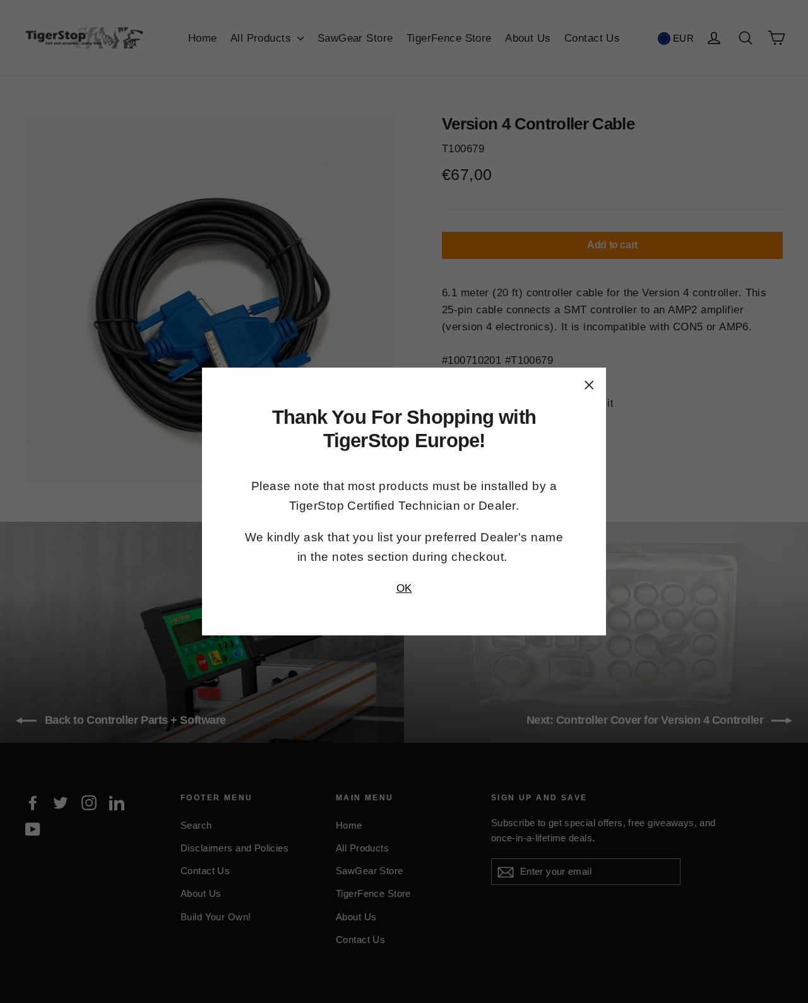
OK (404, 588)
